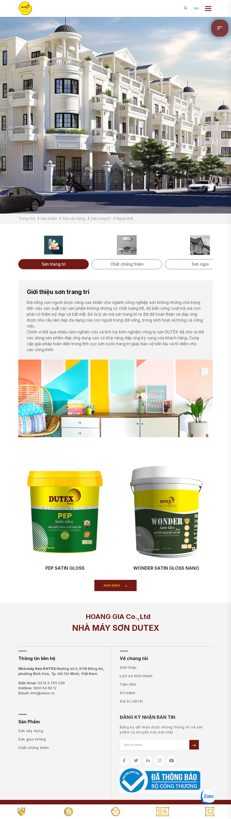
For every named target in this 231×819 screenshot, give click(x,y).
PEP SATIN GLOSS (65, 568)
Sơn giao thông (32, 739)
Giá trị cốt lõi (131, 701)
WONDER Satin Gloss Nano (166, 568)
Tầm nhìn (128, 684)
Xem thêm (111, 585)
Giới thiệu (128, 667)
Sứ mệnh (128, 693)
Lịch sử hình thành (136, 676)
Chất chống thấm (33, 748)
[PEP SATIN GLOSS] (64, 510)
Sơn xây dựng (30, 731)
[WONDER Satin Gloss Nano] (166, 510)
